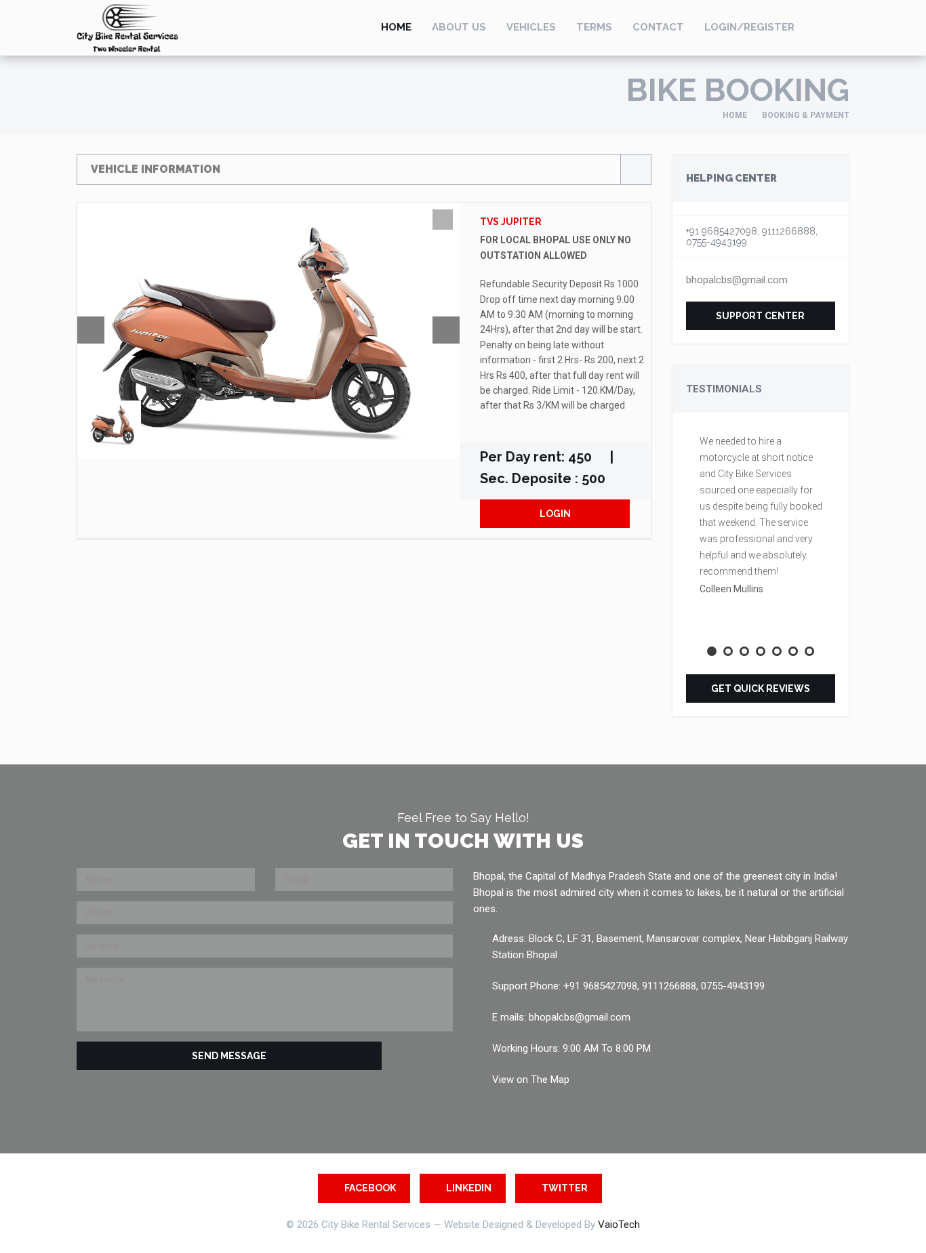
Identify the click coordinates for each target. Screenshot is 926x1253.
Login (555, 513)
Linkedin (468, 1188)
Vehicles (531, 27)
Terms (594, 27)
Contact (658, 27)
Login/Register (749, 27)
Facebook (370, 1188)
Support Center (760, 315)
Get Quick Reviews (760, 688)
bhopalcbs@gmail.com (737, 280)
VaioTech (619, 1224)
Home (396, 27)
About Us (459, 27)
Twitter (565, 1188)
